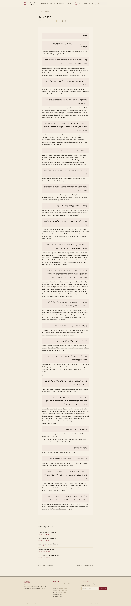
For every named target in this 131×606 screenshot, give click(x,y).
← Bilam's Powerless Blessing (45, 565)
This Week (75, 3)
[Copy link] (69, 21)
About (85, 3)
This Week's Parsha (58, 594)
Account (91, 3)
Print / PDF (53, 21)
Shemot (49, 3)
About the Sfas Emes (58, 596)
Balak (45, 12)
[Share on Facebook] (66, 21)
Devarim (69, 3)
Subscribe (103, 588)
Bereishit (43, 3)
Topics (80, 3)
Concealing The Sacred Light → (85, 565)
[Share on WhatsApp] (63, 21)
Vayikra (55, 3)
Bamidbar (62, 3)
